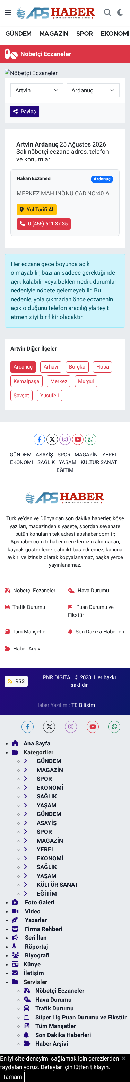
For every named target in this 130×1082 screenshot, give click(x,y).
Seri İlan (35, 937)
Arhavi (51, 367)
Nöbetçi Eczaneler (34, 590)
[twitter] (49, 727)
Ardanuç (23, 367)
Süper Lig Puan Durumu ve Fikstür (81, 1017)
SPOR (84, 34)
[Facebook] (39, 439)
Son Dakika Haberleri (100, 632)
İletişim (34, 972)
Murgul (86, 381)
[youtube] (93, 727)
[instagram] (71, 727)
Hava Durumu (93, 590)
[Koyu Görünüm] (119, 12)
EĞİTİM (65, 470)
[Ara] (107, 12)
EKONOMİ (115, 34)
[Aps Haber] (56, 12)
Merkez (58, 381)
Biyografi (37, 955)
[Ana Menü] (8, 12)
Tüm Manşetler (29, 632)
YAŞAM (67, 462)
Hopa (102, 367)
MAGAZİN (54, 34)
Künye (32, 964)
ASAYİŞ (44, 455)
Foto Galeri (39, 902)
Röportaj (36, 946)
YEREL (110, 455)
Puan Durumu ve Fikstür (91, 611)
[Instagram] (65, 439)
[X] (52, 439)
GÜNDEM (18, 34)
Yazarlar (35, 919)
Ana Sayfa (37, 743)
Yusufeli (49, 395)
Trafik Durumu (28, 607)
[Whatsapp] (90, 439)
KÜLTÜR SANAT (99, 462)
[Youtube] (78, 439)
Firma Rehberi (43, 928)
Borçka (77, 367)
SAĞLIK (46, 462)
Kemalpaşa (26, 381)
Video (32, 911)
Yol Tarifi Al (40, 209)
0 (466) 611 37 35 (48, 224)
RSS (19, 681)
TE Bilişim (83, 705)
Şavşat (21, 395)
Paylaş (28, 111)
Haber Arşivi (27, 649)
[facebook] (27, 727)
